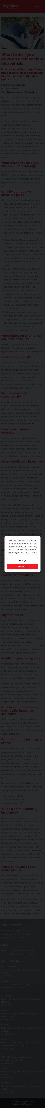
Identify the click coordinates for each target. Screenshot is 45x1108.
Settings (22, 560)
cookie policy (30, 552)
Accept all (22, 566)
